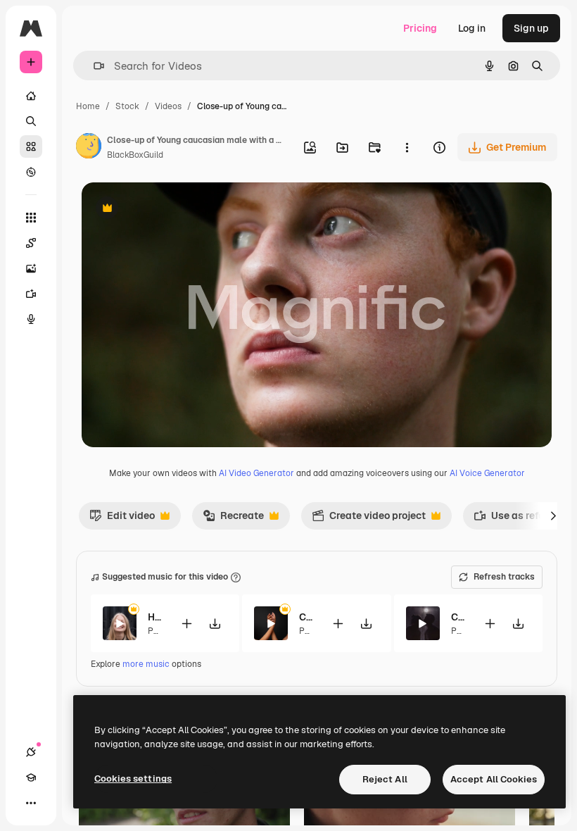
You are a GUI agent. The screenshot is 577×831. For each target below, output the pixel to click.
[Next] (553, 515)
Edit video (122, 519)
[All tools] (31, 217)
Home (88, 106)
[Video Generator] (31, 293)
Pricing (420, 28)
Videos (168, 106)
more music (146, 664)
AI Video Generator (256, 473)
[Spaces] (31, 243)
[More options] (407, 147)
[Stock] (31, 146)
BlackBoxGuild (135, 155)
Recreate (233, 519)
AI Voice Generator (487, 473)
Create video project (369, 519)
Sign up (531, 28)
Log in (472, 28)
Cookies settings (133, 779)
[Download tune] (214, 624)
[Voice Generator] (31, 319)
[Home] (31, 96)
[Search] (31, 121)
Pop (155, 631)
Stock (127, 106)
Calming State (458, 617)
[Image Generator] (31, 268)
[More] (31, 803)
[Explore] (31, 172)
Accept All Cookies (493, 779)
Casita (306, 617)
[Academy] (31, 777)
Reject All (384, 779)
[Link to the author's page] (88, 148)
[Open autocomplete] (93, 66)
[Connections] (31, 752)
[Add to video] (186, 624)
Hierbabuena (155, 617)
